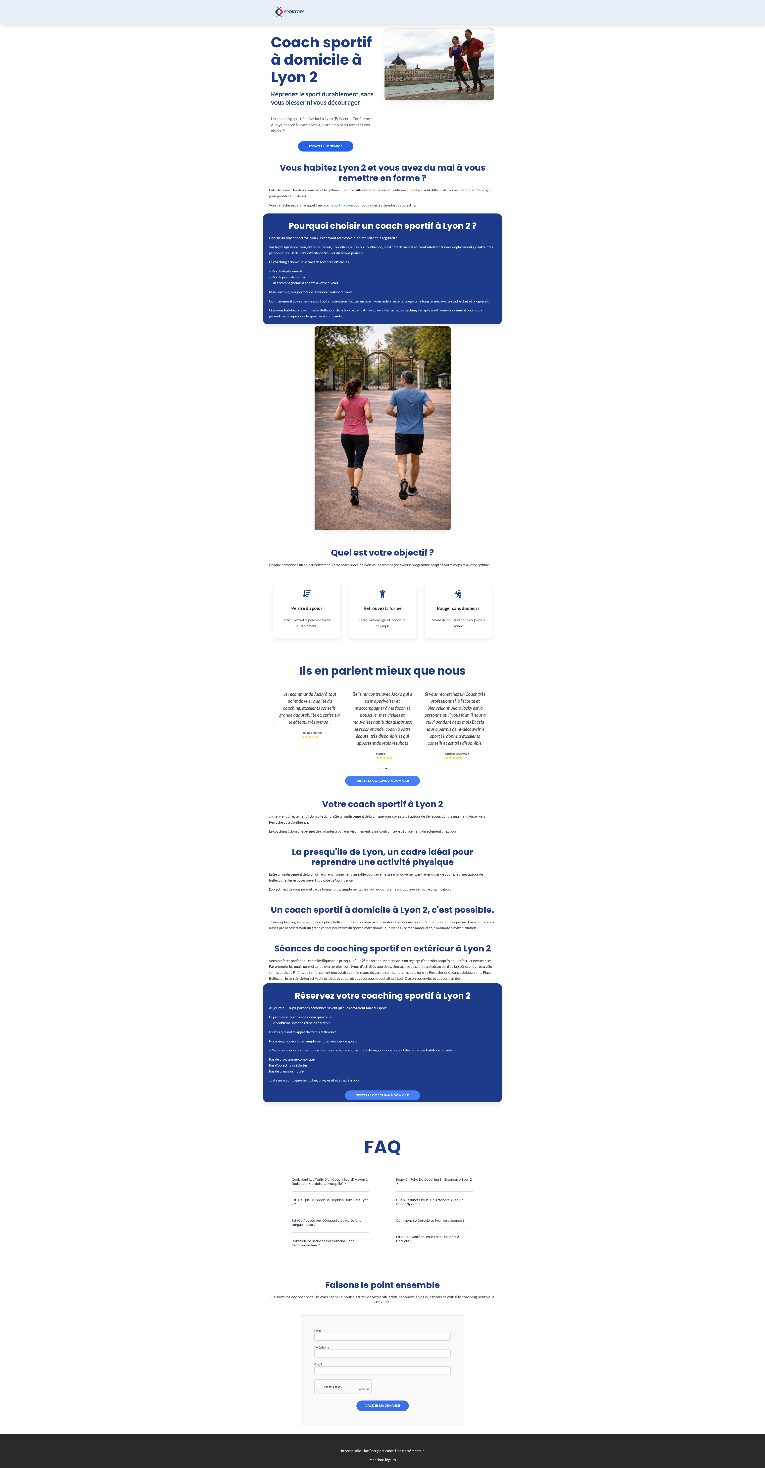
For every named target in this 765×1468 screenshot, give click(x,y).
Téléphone (321, 1348)
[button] (325, 146)
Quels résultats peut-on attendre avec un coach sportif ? (429, 1202)
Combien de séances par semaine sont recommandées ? (323, 1243)
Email (318, 1364)
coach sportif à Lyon (338, 205)
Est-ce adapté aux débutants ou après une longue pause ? (326, 1222)
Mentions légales (382, 1459)
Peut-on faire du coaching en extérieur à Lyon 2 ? (434, 1181)
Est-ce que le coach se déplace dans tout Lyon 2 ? (330, 1202)
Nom (317, 1331)
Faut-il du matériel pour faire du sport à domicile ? (427, 1239)
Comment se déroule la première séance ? (430, 1220)
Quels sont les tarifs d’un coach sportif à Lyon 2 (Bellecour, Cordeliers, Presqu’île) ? (330, 1181)
